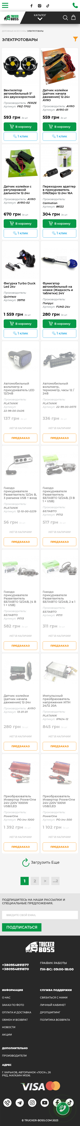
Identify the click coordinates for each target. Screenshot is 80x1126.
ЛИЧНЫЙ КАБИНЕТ (53, 1004)
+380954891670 (15, 969)
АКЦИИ (7, 1034)
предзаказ (20, 438)
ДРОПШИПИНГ (50, 1012)
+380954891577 (15, 964)
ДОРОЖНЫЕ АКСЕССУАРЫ (14, 31)
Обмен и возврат (15, 1019)
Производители (14, 1055)
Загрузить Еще (45, 862)
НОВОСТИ (8, 1027)
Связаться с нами (53, 997)
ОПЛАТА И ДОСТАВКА (16, 1012)
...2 (55, 881)
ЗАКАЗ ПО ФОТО (13, 1004)
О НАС (6, 997)
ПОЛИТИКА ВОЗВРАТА (55, 1019)
